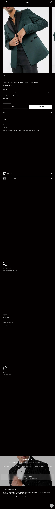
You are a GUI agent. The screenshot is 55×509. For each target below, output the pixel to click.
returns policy (8, 374)
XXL (40, 92)
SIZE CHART (9, 174)
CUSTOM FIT (15, 95)
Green (7, 101)
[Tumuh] (27, 2)
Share (4, 112)
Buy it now (41, 106)
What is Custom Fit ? (11, 179)
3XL (48, 92)
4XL (7, 95)
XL (31, 92)
